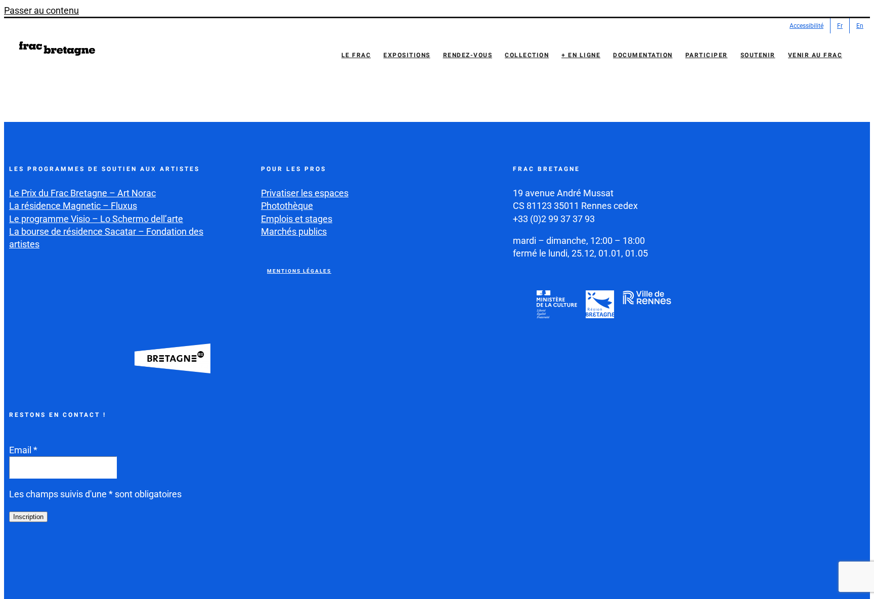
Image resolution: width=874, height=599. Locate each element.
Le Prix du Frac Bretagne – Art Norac (82, 193)
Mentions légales (299, 271)
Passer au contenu (41, 10)
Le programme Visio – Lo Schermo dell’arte (96, 218)
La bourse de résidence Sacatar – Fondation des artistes (106, 237)
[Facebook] (18, 558)
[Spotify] (113, 558)
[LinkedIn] (89, 558)
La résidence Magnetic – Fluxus (73, 205)
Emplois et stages (296, 218)
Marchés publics (294, 231)
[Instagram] (42, 558)
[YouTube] (66, 558)
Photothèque (287, 205)
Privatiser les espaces (304, 193)
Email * (23, 450)
